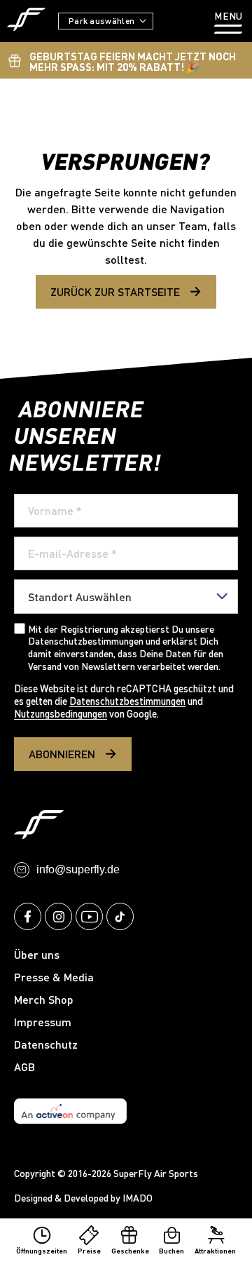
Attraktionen (215, 1250)
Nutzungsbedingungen (60, 714)
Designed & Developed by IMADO (83, 1198)
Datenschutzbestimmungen (127, 701)
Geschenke (130, 1250)
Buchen (171, 1250)
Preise (89, 1250)
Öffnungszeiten (41, 1250)
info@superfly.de (78, 869)
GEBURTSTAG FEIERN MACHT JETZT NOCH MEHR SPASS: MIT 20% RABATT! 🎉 (132, 61)
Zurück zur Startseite (115, 291)
